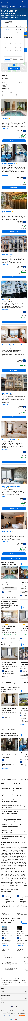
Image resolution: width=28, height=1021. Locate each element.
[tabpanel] (13, 47)
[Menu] (26, 2)
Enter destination (8, 21)
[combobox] (14, 22)
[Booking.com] (4, 2)
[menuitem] (4, 6)
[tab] (8, 29)
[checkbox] (20, 40)
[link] (4, 82)
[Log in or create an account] (22, 2)
